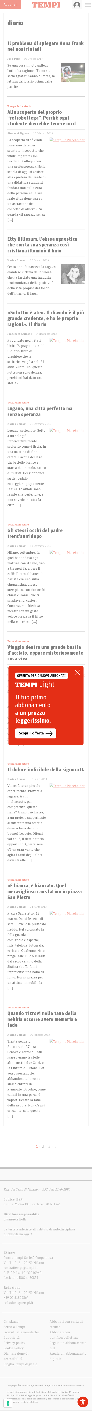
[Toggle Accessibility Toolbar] (83, 1402)
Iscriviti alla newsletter (21, 1332)
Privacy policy (14, 1343)
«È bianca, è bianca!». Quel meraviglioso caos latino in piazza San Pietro (44, 892)
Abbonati (10, 4)
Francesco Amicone (19, 334)
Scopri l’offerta (31, 733)
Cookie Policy (14, 1348)
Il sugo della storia (19, 106)
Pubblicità (12, 1337)
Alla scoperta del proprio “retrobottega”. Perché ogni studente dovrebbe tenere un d (41, 118)
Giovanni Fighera (18, 133)
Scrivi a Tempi (14, 1327)
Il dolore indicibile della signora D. (45, 769)
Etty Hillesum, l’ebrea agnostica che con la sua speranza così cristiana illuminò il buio (42, 245)
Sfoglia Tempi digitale (20, 1364)
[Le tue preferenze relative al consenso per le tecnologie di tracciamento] (8, 1403)
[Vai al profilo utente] (77, 4)
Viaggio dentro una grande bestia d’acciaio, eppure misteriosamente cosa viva (45, 653)
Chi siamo (11, 1321)
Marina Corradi (16, 260)
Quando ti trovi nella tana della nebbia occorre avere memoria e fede (42, 1019)
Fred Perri (13, 58)
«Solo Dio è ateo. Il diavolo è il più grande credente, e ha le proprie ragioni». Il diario (45, 319)
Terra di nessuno (18, 402)
